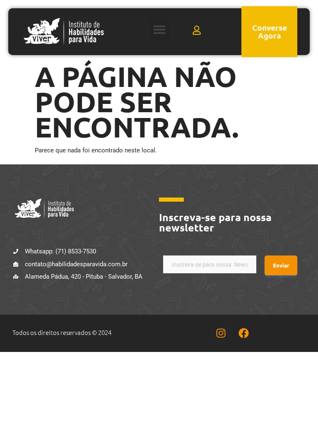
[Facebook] (244, 333)
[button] (159, 29)
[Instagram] (221, 333)
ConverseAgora (269, 31)
